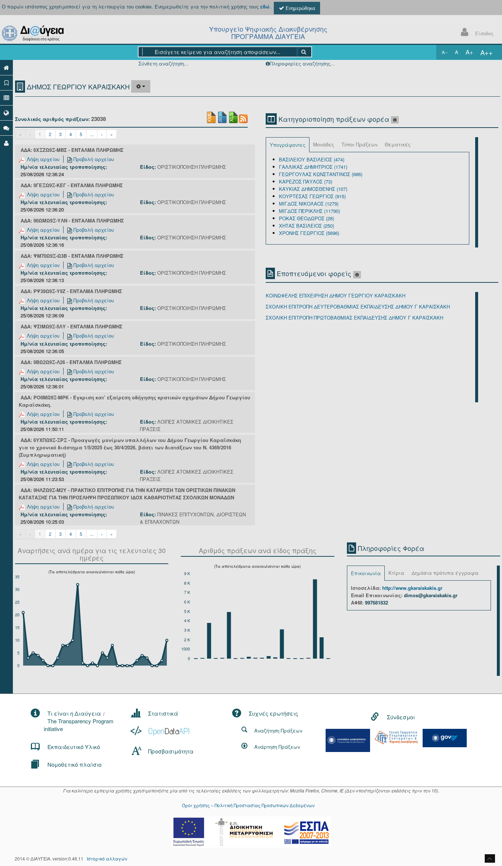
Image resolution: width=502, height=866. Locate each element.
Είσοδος (484, 33)
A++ (486, 52)
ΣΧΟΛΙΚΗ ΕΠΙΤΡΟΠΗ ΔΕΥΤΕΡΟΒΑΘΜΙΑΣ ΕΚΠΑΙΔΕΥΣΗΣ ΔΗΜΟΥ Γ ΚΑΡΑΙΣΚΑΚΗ (358, 306)
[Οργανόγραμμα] (6, 97)
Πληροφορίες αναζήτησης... (302, 63)
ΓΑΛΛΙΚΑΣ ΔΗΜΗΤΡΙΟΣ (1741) (313, 166)
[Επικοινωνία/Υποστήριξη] (6, 127)
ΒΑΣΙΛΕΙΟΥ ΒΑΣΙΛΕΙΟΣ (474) (311, 159)
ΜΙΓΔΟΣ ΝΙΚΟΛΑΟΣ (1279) (308, 203)
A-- (445, 52)
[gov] (445, 737)
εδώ (264, 6)
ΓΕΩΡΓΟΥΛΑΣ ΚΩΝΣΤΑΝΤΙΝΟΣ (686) (320, 174)
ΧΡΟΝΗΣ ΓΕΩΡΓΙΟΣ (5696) (309, 232)
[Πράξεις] (6, 82)
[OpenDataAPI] (161, 731)
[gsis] (396, 737)
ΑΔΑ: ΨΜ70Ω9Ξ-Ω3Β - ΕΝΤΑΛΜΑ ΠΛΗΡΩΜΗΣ (72, 255)
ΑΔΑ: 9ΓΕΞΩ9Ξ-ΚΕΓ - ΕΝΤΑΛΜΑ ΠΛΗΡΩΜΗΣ (72, 185)
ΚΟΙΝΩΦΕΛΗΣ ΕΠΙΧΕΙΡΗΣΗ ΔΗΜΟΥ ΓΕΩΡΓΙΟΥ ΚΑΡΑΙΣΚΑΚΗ (335, 295)
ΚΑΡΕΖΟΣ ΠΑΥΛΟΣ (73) (305, 181)
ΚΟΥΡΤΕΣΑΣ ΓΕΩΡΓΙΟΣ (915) (312, 196)
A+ (469, 52)
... (91, 134)
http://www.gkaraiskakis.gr (412, 587)
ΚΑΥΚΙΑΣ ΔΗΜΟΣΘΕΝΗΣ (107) (313, 188)
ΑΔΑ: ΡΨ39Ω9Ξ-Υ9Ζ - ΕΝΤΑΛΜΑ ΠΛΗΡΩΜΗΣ (71, 291)
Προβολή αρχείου (93, 159)
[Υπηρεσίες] (6, 112)
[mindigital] (348, 740)
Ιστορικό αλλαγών (107, 858)
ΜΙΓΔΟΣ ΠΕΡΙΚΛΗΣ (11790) (309, 210)
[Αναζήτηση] (304, 51)
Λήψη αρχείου (42, 159)
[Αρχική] (6, 67)
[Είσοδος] (6, 142)
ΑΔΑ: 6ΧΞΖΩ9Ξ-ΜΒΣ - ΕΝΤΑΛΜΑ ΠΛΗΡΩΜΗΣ (72, 149)
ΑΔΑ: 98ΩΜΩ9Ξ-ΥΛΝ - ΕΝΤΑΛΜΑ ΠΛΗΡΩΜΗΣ (72, 220)
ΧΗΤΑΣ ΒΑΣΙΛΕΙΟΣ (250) (306, 225)
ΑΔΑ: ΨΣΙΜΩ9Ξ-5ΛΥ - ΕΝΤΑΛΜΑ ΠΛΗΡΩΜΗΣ (71, 326)
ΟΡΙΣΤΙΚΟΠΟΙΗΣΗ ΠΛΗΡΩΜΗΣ (191, 166)
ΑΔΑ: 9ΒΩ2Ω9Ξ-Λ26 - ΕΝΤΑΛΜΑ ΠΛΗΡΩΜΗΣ (71, 362)
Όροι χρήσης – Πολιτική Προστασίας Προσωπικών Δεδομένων (248, 805)
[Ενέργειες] (140, 86)
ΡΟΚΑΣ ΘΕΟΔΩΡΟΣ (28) (306, 218)
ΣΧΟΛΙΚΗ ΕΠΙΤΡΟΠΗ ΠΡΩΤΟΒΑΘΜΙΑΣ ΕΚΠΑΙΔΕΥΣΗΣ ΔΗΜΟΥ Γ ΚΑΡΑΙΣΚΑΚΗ (354, 317)
